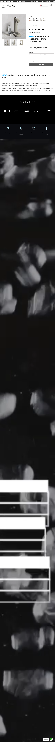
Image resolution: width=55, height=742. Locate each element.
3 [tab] (24, 117)
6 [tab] (28, 117)
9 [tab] (32, 117)
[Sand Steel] (7, 42)
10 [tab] (34, 117)
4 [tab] (25, 117)
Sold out (41, 64)
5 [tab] (27, 117)
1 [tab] (21, 117)
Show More (40, 49)
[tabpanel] (7, 111)
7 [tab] (29, 117)
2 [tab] (22, 117)
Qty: (30, 60)
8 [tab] (31, 117)
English (42, 5)
